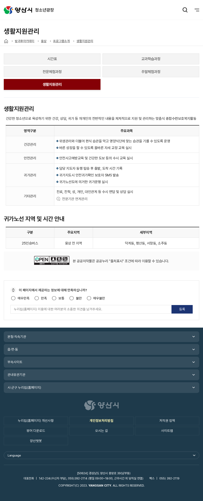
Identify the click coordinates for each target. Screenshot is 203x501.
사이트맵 (167, 431)
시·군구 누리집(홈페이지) (24, 388)
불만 (79, 298)
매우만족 (23, 298)
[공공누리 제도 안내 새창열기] (51, 261)
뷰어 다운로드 (36, 431)
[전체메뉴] (194, 10)
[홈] (6, 41)
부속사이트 (15, 362)
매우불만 (99, 298)
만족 (44, 298)
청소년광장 (18, 10)
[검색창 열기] (185, 10)
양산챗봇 (36, 441)
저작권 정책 (167, 421)
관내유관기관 (16, 375)
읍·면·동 (13, 349)
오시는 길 (101, 431)
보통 (61, 298)
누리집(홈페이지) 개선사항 (36, 421)
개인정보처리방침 (101, 421)
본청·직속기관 (17, 337)
